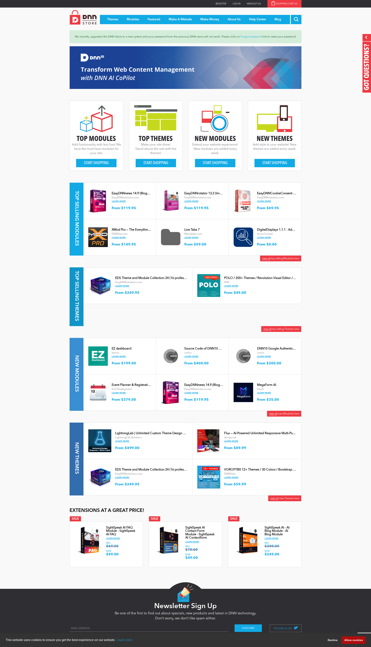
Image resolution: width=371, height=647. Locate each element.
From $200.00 (269, 363)
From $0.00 (267, 244)
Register (221, 4)
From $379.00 (124, 399)
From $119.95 (124, 208)
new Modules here (284, 414)
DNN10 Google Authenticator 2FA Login (285, 348)
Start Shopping (96, 163)
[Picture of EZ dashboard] (98, 356)
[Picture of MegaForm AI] (243, 392)
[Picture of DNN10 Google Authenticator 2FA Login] (243, 356)
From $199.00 (124, 363)
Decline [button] (333, 640)
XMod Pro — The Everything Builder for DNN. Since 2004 (151, 229)
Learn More (119, 201)
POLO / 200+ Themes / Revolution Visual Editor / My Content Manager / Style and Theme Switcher (293, 278)
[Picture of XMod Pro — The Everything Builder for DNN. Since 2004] (98, 237)
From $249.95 (127, 293)
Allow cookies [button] (353, 640)
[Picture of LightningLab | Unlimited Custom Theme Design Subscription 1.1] (99, 440)
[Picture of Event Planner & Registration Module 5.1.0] (98, 392)
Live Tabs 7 (192, 229)
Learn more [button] (124, 640)
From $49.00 (235, 293)
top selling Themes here (281, 329)
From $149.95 (124, 244)
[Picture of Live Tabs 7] (170, 237)
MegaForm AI (266, 385)
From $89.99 (235, 448)
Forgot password (251, 36)
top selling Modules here (280, 258)
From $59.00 (195, 244)
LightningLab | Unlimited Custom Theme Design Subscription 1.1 (160, 433)
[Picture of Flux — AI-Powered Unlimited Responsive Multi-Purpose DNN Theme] (208, 440)
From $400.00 (196, 363)
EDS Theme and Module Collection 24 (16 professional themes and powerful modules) (176, 278)
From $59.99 (235, 484)
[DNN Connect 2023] (185, 67)
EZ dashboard (121, 348)
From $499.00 (127, 448)
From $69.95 (268, 208)
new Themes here (284, 498)
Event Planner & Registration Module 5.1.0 (141, 385)
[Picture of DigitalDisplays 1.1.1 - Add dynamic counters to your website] (243, 237)
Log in (236, 4)
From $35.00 (268, 399)
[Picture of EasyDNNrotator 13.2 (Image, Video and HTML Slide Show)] (170, 200)
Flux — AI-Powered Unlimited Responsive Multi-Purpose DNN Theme (271, 433)
